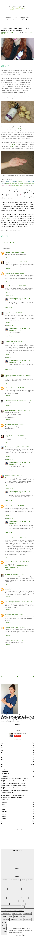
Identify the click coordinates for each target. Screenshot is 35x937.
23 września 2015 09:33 (16, 313)
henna (15, 888)
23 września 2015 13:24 (18, 424)
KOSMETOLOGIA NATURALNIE (17, 298)
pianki (14, 910)
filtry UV (4, 888)
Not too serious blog (11, 400)
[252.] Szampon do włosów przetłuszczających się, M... (15, 790)
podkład (4, 916)
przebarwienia (14, 919)
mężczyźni (4, 901)
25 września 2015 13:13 (18, 589)
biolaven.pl (8, 218)
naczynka (27, 901)
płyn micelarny (27, 913)
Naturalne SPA (5, 904)
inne (23, 888)
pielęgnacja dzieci (6, 913)
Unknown (7, 252)
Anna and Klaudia (10, 562)
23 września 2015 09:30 (19, 286)
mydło (21, 901)
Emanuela (8, 589)
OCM (24, 904)
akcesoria (4, 879)
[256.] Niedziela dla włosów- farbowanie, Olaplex (13, 785)
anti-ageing (30, 879)
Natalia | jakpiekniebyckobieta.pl (14, 375)
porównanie (22, 916)
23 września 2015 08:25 (18, 252)
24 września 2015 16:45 (22, 562)
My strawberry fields (11, 447)
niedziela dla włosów (16, 904)
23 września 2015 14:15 (24, 447)
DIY (16, 885)
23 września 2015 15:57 (16, 475)
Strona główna (11, 18)
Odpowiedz (8, 257)
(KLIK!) (14, 144)
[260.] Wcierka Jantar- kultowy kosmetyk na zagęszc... (14, 778)
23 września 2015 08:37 (20, 262)
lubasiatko (8, 614)
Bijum (6, 313)
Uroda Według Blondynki (12, 601)
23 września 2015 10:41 (18, 388)
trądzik (4, 928)
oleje (26, 907)
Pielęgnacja (25, 18)
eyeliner (26, 885)
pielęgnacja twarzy (16, 913)
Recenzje (10, 19)
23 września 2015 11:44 (23, 410)
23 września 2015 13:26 (18, 435)
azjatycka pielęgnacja (7, 882)
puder (21, 919)
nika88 (7, 475)
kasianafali (8, 286)
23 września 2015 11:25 (24, 400)
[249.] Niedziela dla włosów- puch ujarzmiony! (12, 795)
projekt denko (5, 919)
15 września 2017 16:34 (18, 627)
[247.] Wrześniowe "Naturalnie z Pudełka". (11, 797)
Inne (18, 19)
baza (21, 882)
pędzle (9, 910)
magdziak (7, 574)
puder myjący (27, 919)
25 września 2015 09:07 (18, 574)
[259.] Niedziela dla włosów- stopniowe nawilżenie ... (14, 781)
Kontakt (24, 19)
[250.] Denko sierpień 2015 (7, 792)
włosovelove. (8, 262)
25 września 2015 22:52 (26, 601)
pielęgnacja (20, 910)
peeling (31, 907)
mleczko (16, 901)
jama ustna (29, 888)
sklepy (3, 925)
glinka (9, 888)
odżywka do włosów (18, 907)
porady (16, 916)
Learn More (18, 935)
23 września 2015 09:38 (17, 341)
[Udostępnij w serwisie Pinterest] (13, 243)
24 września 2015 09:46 (19, 538)
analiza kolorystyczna (14, 879)
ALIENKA (7, 341)
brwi (32, 882)
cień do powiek (10, 885)
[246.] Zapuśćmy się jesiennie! (8, 799)
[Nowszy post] (1, 676)
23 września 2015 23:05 (18, 506)
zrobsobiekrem (5, 931)
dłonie (20, 885)
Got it (24, 935)
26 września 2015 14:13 (18, 614)
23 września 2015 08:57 (18, 273)
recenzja (27, 32)
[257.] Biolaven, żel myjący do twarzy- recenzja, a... (14, 783)
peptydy (4, 910)
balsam (16, 882)
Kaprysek (7, 435)
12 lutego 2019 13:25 (17, 640)
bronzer (26, 882)
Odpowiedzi (9, 295)
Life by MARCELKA (10, 410)
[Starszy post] (33, 676)
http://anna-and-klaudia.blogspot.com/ (16, 565)
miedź (10, 901)
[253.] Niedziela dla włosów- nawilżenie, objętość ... (14, 788)
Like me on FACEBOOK (11, 567)
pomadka (10, 916)
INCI (19, 888)
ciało (3, 885)
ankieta (23, 879)
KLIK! (10, 98)
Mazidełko (8, 424)
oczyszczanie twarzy (7, 907)
